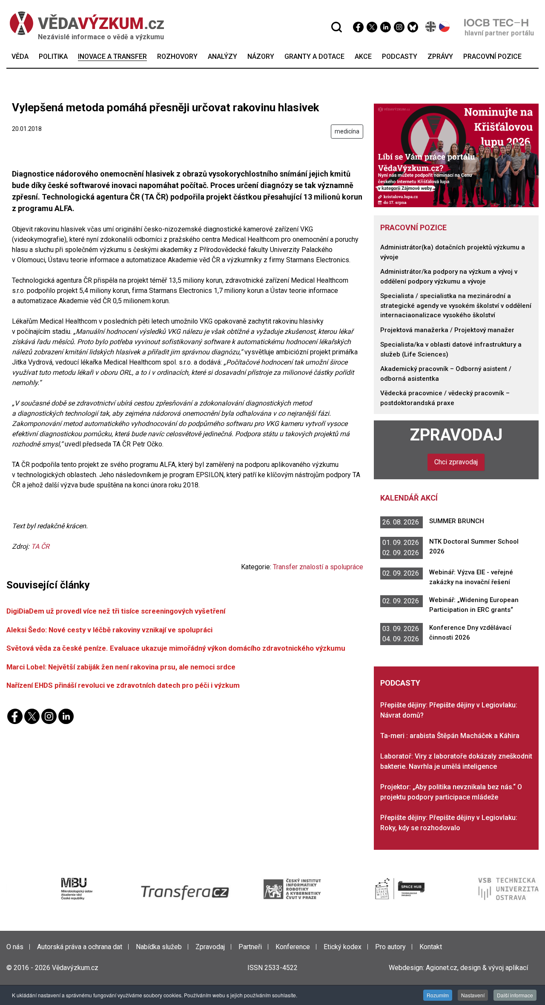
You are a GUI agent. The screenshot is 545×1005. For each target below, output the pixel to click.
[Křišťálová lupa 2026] (456, 155)
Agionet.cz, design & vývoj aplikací (477, 968)
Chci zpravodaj (456, 462)
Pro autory (390, 947)
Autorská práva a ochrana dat (79, 947)
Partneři (250, 947)
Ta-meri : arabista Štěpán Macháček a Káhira (449, 736)
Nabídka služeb (159, 947)
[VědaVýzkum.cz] (82, 23)
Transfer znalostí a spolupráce (318, 567)
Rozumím (438, 995)
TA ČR (40, 546)
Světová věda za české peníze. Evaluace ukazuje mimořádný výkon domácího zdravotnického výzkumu (175, 648)
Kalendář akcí (409, 497)
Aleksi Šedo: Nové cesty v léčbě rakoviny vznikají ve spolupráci (109, 630)
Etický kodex (342, 947)
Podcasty (400, 682)
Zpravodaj (456, 434)
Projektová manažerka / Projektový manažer (447, 330)
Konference (292, 947)
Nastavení (473, 995)
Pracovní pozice (413, 227)
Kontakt (430, 947)
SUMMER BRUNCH (456, 521)
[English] (431, 26)
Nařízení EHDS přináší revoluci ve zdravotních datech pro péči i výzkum (123, 685)
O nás (14, 947)
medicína (347, 131)
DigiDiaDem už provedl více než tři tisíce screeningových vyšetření (115, 611)
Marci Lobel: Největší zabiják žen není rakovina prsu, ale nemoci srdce (120, 667)
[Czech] (444, 26)
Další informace (515, 995)
